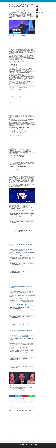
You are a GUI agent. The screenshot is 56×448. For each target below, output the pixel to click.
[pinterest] (25, 396)
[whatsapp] (31, 396)
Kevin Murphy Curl (24, 410)
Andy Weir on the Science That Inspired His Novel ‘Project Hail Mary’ (42, 9)
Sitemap (36, 444)
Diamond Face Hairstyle (11, 404)
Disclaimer (32, 444)
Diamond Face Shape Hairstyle (18, 404)
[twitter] (18, 396)
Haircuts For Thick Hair (18, 410)
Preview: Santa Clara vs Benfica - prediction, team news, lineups (42, 6)
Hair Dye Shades (41, 12)
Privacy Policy (27, 444)
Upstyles (30, 410)
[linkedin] (31, 441)
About (20, 444)
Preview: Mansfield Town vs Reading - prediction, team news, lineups (43, 17)
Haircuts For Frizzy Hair (11, 411)
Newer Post (10, 437)
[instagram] (25, 441)
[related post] (12, 401)
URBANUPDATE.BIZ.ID (14, 1)
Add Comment (20, 8)
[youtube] (33, 441)
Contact (23, 444)
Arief (11, 8)
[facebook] (12, 396)
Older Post (33, 437)
